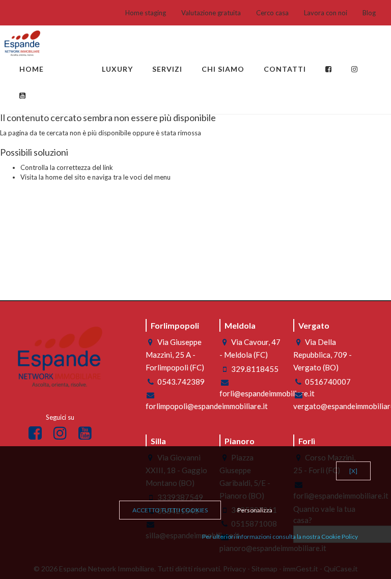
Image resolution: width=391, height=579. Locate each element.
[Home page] (22, 43)
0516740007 (328, 381)
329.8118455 (254, 368)
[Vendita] (63, 64)
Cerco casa (272, 13)
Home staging (145, 13)
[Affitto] (82, 64)
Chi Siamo (223, 69)
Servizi (167, 69)
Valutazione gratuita (211, 13)
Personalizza (254, 510)
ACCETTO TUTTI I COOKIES (170, 510)
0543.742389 (181, 381)
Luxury (117, 69)
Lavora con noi (325, 13)
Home (31, 69)
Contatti (285, 69)
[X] (353, 471)
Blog (369, 13)
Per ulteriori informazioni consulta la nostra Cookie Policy (280, 536)
